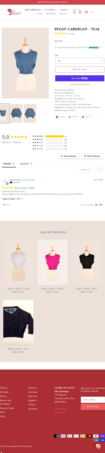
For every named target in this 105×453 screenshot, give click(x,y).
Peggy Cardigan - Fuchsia (52, 289)
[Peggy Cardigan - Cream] (18, 284)
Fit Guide (4, 392)
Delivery (4, 388)
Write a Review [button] (93, 156)
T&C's (3, 412)
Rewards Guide (7, 408)
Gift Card (32, 396)
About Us (32, 388)
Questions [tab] (24, 163)
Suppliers (32, 401)
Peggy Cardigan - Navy (18, 349)
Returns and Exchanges (5, 402)
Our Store (32, 392)
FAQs (2, 417)
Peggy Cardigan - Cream (18, 289)
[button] (96, 205)
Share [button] (7, 205)
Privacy (3, 396)
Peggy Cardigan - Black (86, 289)
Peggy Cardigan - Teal (11, 198)
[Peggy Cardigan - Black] (87, 284)
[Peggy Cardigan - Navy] (18, 344)
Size (56, 55)
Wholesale (32, 409)
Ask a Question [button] (70, 156)
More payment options (80, 84)
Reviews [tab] (7, 163)
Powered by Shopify (24, 446)
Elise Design (11, 446)
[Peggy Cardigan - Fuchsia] (52, 284)
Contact (31, 405)
